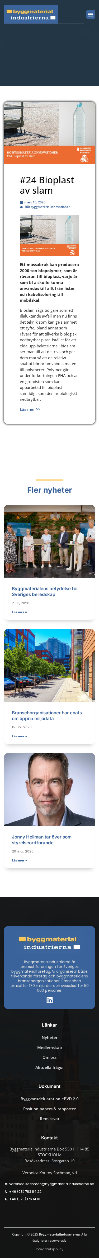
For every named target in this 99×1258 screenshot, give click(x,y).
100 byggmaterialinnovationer (47, 206)
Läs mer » (19, 612)
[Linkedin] (49, 1000)
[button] (90, 14)
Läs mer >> (30, 409)
